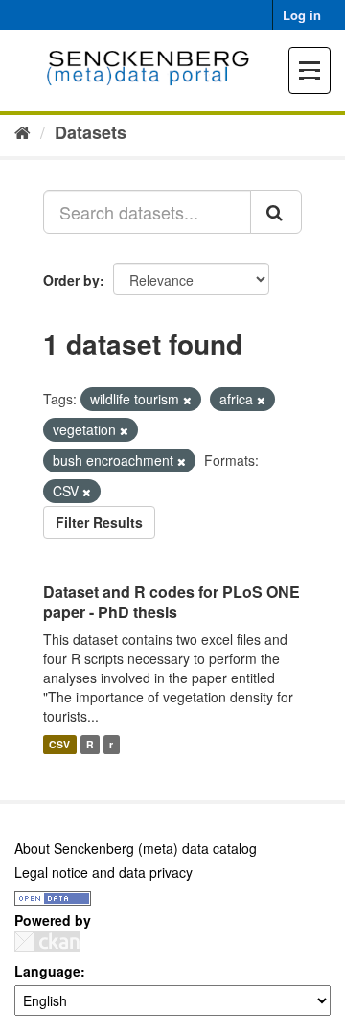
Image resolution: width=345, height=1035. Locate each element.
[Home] (22, 131)
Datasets (90, 132)
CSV (59, 744)
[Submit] (276, 212)
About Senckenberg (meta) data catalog (135, 848)
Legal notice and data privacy (103, 872)
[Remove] (187, 399)
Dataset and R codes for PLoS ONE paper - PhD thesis (171, 602)
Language (47, 970)
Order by (71, 279)
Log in (302, 15)
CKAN (47, 942)
